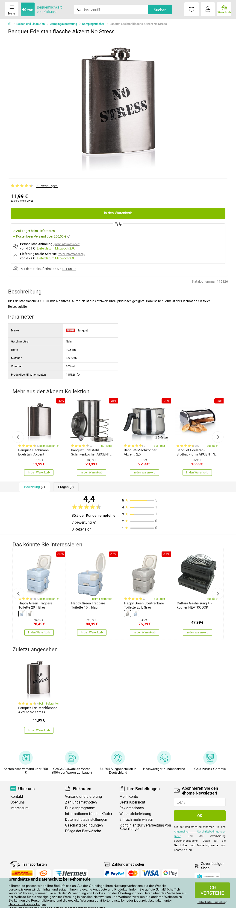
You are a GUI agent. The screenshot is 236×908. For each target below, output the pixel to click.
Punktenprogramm (80, 808)
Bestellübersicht (132, 802)
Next (218, 437)
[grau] (30, 613)
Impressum (19, 808)
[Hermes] (70, 873)
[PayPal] (114, 873)
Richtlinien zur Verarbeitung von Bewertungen (145, 827)
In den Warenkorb (118, 213)
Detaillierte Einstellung (212, 902)
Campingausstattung (63, 24)
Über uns (17, 802)
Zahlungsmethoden (81, 802)
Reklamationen (131, 808)
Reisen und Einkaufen (30, 24)
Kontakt (16, 796)
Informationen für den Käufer (88, 813)
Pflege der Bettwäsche (83, 831)
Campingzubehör (93, 24)
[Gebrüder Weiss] (43, 873)
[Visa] (150, 873)
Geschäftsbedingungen (84, 825)
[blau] (22, 613)
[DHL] (22, 873)
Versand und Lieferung (83, 796)
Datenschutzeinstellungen (27, 904)
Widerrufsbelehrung (135, 813)
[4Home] (11, 24)
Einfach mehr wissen (136, 819)
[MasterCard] (133, 873)
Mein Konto (128, 796)
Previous (18, 437)
